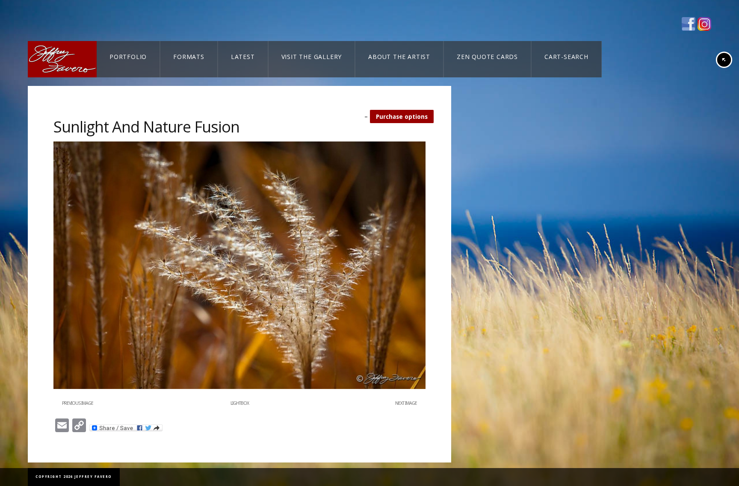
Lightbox (240, 403)
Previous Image (77, 403)
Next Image (406, 403)
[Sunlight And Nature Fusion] (239, 387)
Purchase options (402, 116)
